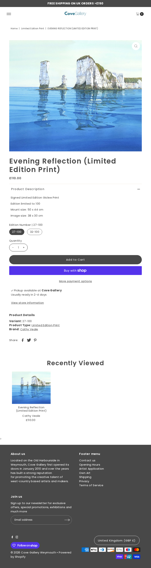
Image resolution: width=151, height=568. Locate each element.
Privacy (84, 481)
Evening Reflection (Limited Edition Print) (31, 409)
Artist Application (91, 469)
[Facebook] (12, 537)
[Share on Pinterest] (35, 340)
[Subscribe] (67, 520)
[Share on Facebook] (22, 340)
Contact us (87, 460)
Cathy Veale (29, 329)
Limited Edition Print (32, 28)
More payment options (75, 281)
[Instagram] (17, 537)
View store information (27, 303)
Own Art (85, 473)
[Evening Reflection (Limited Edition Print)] (31, 387)
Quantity (15, 241)
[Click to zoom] (136, 46)
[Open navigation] (9, 14)
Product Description (27, 189)
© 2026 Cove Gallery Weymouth (33, 552)
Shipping (85, 477)
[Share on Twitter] (29, 340)
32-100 (34, 232)
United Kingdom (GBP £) (117, 540)
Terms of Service (91, 485)
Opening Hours (89, 465)
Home (14, 28)
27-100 (16, 232)
